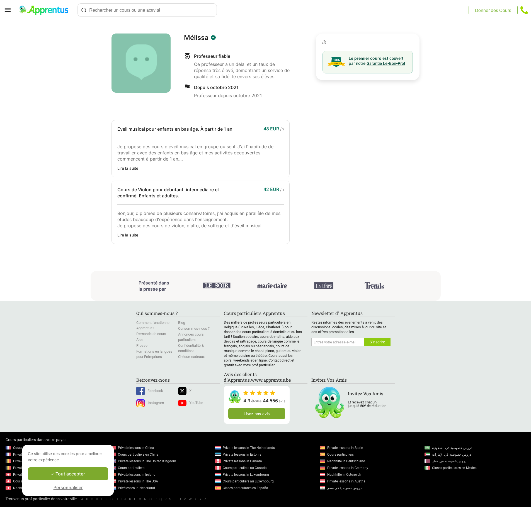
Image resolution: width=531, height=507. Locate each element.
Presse (141, 345)
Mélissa (196, 38)
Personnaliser (68, 487)
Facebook (155, 391)
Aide (139, 340)
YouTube (196, 403)
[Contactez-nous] (524, 10)
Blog (181, 323)
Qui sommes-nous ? (194, 328)
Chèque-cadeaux (191, 357)
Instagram (156, 403)
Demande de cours (151, 334)
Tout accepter (69, 474)
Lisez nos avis (257, 413)
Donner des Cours (493, 10)
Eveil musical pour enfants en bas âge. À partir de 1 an (174, 129)
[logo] (46, 10)
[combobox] (147, 10)
